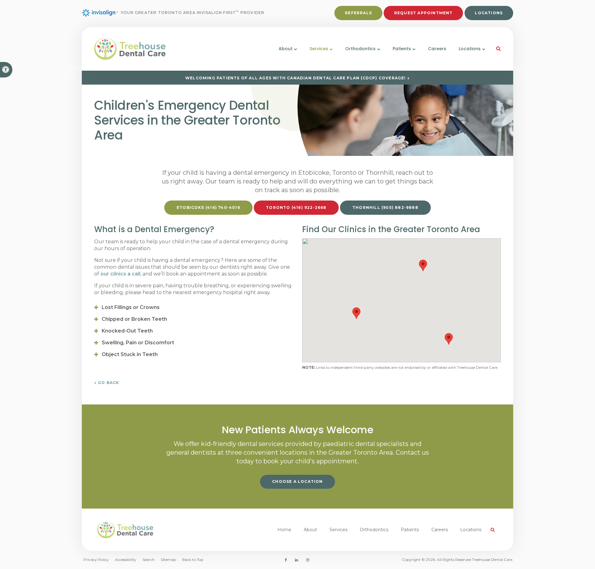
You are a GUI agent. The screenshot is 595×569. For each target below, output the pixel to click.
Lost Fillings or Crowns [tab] (131, 307)
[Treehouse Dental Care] (160, 49)
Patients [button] (402, 49)
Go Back (108, 382)
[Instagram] (306, 560)
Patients (410, 529)
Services (338, 529)
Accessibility (125, 559)
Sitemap (168, 559)
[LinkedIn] (296, 560)
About (310, 529)
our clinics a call (120, 274)
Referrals (358, 13)
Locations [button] (470, 49)
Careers (437, 49)
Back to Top (192, 559)
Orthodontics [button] (360, 49)
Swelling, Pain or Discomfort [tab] (138, 343)
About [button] (286, 49)
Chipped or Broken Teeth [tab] (134, 319)
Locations (489, 13)
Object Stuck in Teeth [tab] (130, 354)
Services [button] (319, 49)
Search (149, 559)
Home (284, 529)
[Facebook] (287, 560)
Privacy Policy (96, 559)
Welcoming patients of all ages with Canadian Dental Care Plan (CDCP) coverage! (295, 78)
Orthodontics (374, 529)
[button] (356, 313)
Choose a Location (297, 481)
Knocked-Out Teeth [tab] (127, 331)
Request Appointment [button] (423, 13)
